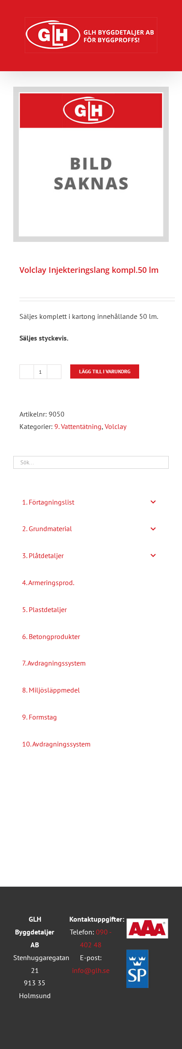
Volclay (115, 426)
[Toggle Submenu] (153, 502)
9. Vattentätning (78, 426)
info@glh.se (91, 970)
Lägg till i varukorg (104, 371)
